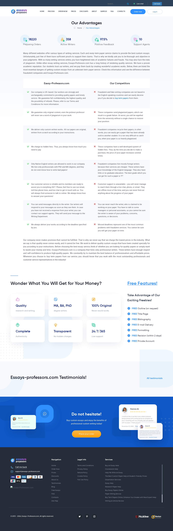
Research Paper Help (113, 487)
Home (42, 11)
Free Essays (55, 490)
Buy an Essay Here (112, 465)
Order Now (62, 11)
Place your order (86, 434)
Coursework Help (111, 469)
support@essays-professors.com (27, 471)
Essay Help (109, 483)
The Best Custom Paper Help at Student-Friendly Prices (126, 476)
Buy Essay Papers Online (114, 490)
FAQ (112, 11)
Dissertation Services (113, 480)
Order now (138, 12)
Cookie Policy (82, 476)
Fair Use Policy (82, 480)
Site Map (54, 501)
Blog (53, 487)
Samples (103, 11)
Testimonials (56, 483)
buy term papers (122, 98)
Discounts (84, 11)
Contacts (121, 11)
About (94, 11)
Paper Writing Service (113, 494)
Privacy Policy (82, 469)
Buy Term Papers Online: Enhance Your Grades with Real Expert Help (130, 497)
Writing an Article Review (114, 501)
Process (51, 11)
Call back (157, 4)
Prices (73, 11)
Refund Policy (82, 473)
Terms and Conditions (85, 465)
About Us (54, 480)
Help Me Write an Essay (114, 473)
